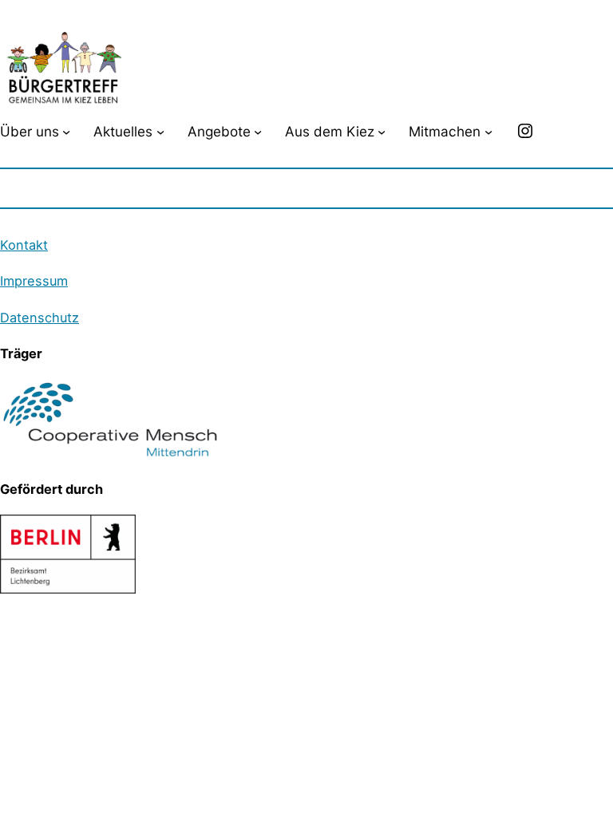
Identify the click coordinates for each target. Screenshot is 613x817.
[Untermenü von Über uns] (66, 131)
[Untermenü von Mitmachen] (488, 131)
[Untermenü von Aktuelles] (160, 131)
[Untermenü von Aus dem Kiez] (382, 131)
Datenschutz (39, 318)
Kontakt (24, 245)
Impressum (34, 281)
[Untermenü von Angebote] (258, 131)
